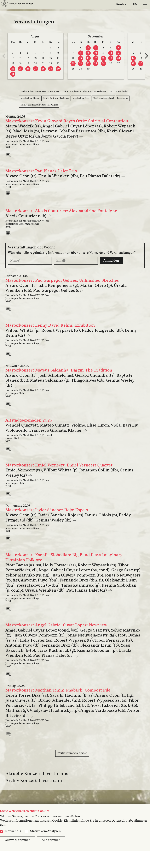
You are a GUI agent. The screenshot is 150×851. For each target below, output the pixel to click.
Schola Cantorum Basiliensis (56, 98)
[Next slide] (146, 56)
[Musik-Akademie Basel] (17, 4)
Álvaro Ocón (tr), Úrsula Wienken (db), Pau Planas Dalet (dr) (63, 176)
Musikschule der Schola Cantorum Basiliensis (85, 91)
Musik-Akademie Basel (103, 98)
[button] (75, 797)
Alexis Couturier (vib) (26, 216)
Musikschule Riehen (30, 98)
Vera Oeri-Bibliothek (119, 91)
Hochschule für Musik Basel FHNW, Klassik (41, 91)
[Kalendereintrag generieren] (9, 154)
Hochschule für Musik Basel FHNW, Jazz (39, 105)
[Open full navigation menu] (145, 4)
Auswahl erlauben (17, 840)
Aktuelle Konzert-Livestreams (37, 774)
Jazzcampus (122, 98)
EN (135, 4)
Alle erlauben (51, 840)
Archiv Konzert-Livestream (34, 781)
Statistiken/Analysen (45, 831)
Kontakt (122, 4)
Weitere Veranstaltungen (72, 753)
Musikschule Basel (81, 98)
